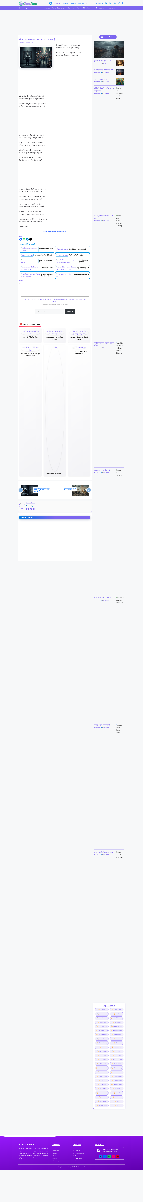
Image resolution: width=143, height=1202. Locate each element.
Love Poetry (101, 1060)
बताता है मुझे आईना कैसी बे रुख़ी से (54, 232)
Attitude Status (102, 1018)
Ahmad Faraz (116, 1010)
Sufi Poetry (99, 3)
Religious (55, 1148)
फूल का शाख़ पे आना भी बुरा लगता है (54, 338)
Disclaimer (77, 1156)
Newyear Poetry (116, 1068)
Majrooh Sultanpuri (116, 1060)
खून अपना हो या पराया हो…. (55, 473)
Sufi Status (102, 1101)
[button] (122, 3)
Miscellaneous (88, 8)
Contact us (77, 1151)
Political (81, 3)
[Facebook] (27, 509)
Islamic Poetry (116, 1047)
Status (102, 1097)
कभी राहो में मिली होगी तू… (30, 337)
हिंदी (116, 1105)
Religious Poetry (116, 1085)
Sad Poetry (89, 3)
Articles (47, 8)
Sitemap (77, 1161)
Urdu (116, 1101)
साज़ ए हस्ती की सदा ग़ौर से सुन (103, 852)
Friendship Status (101, 1035)
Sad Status (116, 1089)
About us (77, 1148)
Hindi (101, 1047)
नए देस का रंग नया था (100, 79)
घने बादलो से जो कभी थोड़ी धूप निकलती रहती (30, 355)
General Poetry (102, 1043)
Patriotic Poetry (116, 1076)
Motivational (99, 8)
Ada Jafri (101, 1010)
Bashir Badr (101, 1022)
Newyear (65, 3)
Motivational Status (101, 1068)
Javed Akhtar (116, 1051)
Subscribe (70, 311)
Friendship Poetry (116, 1030)
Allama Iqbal (101, 1014)
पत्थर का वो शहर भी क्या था (102, 598)
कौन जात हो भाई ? (70, 489)
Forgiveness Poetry (102, 1030)
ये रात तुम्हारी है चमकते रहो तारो (103, 70)
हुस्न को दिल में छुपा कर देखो (102, 61)
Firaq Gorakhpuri (116, 1026)
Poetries (101, 1080)
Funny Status (101, 1039)
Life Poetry (102, 1055)
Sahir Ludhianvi (101, 1093)
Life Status (117, 1055)
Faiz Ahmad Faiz (101, 1026)
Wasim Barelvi (102, 1105)
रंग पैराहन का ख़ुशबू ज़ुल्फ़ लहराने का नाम (79, 352)
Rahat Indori (101, 1085)
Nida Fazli (102, 1072)
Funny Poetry (116, 1035)
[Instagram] (34, 509)
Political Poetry (116, 1080)
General (57, 3)
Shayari (116, 1093)
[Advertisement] (55, 22)
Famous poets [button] (73, 8)
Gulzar (117, 1043)
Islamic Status (102, 1051)
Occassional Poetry (116, 1072)
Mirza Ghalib (101, 1064)
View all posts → (32, 506)
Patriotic (73, 3)
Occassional (110, 8)
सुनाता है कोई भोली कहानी (102, 725)
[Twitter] (31, 509)
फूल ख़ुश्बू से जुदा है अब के (102, 470)
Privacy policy (78, 1158)
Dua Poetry (116, 1022)
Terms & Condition (79, 1153)
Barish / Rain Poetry (116, 1018)
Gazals (117, 1039)
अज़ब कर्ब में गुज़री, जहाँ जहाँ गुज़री (79, 338)
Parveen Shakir (102, 1076)
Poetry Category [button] (58, 8)
